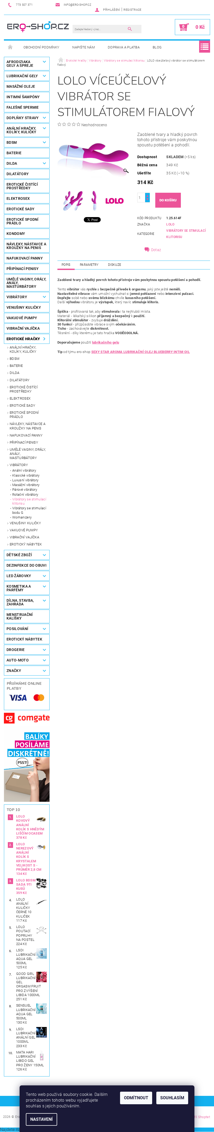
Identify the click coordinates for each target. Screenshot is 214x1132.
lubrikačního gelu (105, 342)
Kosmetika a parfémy (19, 588)
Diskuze (114, 265)
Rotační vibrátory (25, 494)
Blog (157, 47)
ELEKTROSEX (18, 198)
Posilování (17, 629)
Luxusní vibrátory (25, 480)
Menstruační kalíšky (20, 616)
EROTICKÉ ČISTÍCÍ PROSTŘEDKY (22, 186)
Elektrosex (20, 398)
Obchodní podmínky (41, 47)
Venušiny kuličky (25, 523)
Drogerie (16, 650)
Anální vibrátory (24, 470)
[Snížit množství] (147, 199)
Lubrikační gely (22, 76)
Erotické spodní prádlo (24, 415)
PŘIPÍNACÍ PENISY (23, 269)
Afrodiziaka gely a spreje (20, 64)
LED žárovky (19, 576)
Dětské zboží (19, 555)
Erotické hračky (23, 339)
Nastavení (41, 1119)
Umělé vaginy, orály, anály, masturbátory (28, 454)
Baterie (14, 153)
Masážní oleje (21, 86)
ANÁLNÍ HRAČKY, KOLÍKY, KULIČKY (22, 130)
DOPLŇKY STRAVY (23, 118)
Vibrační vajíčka (24, 537)
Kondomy (16, 233)
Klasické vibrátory (26, 475)
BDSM (12, 142)
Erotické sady (22, 405)
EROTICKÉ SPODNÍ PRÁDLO (23, 221)
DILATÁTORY (18, 174)
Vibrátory (19, 465)
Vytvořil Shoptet (198, 1117)
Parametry (89, 265)
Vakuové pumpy (24, 530)
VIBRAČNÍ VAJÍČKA (23, 328)
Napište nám (83, 47)
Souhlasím (172, 1097)
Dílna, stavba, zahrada (20, 602)
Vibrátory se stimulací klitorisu (29, 501)
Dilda (15, 373)
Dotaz (156, 250)
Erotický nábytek (26, 544)
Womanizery (22, 517)
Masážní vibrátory (25, 485)
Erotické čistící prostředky (24, 389)
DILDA (12, 163)
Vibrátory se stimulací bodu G (29, 510)
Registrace (132, 10)
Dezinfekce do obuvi (26, 565)
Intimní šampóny (23, 97)
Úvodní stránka (10, 47)
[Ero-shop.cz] (38, 27)
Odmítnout (136, 1097)
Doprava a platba (124, 47)
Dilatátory (19, 380)
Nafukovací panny (25, 258)
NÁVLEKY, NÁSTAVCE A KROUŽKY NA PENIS (26, 246)
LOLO (170, 224)
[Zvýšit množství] (147, 195)
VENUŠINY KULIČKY (24, 307)
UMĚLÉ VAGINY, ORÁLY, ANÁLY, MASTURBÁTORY (26, 283)
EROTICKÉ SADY (20, 209)
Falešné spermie (23, 107)
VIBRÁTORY (17, 297)
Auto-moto (18, 660)
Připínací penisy (24, 442)
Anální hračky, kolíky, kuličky (23, 349)
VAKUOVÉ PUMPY (22, 318)
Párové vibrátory (24, 490)
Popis (66, 265)
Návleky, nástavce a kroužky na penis (27, 426)
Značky (14, 671)
